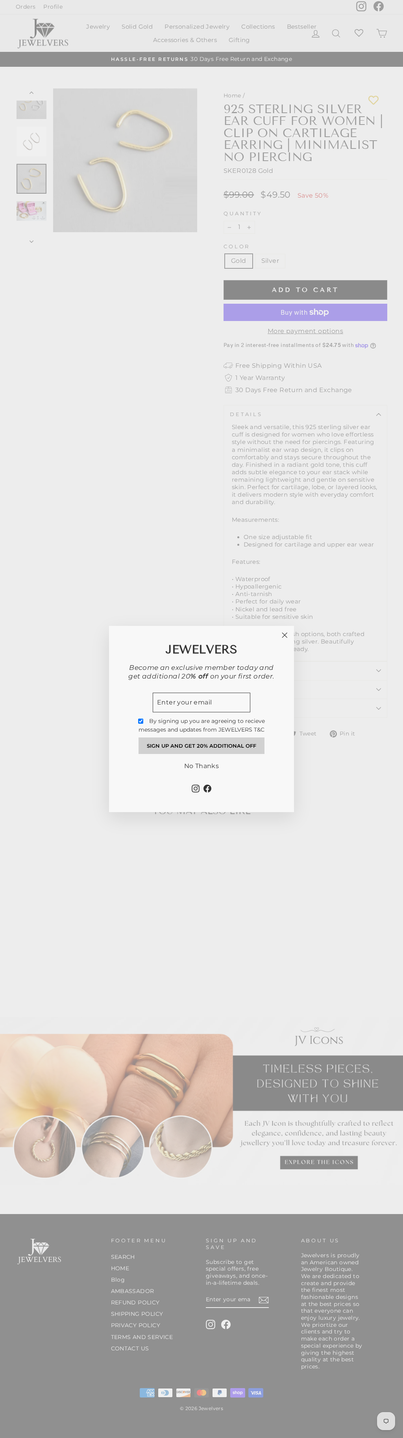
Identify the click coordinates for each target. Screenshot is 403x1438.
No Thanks (201, 766)
